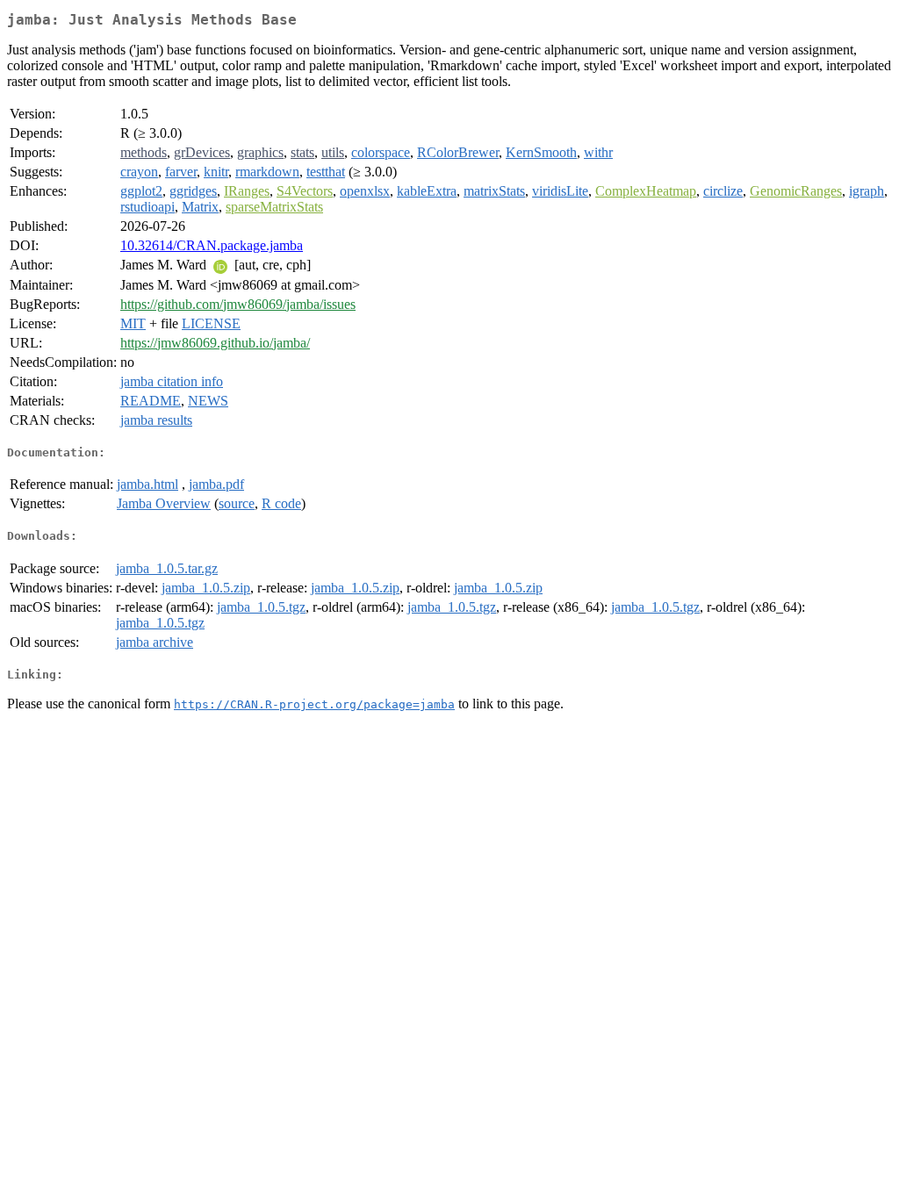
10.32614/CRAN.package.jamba (211, 245)
